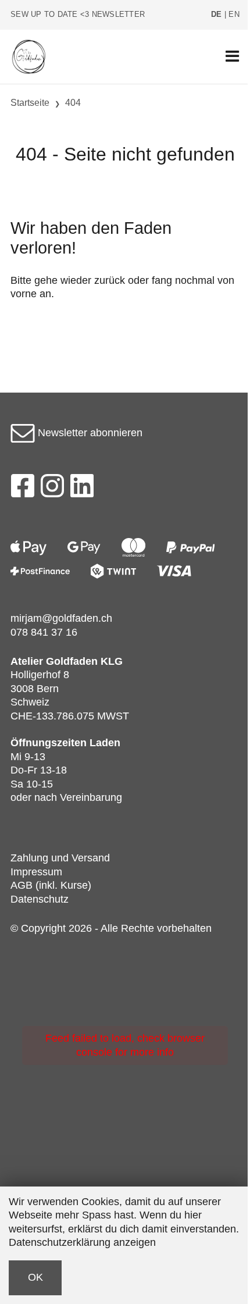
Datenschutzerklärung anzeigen (82, 1242)
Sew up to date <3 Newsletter (77, 14)
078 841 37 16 (43, 632)
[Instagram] (52, 489)
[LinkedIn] (82, 489)
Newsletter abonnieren (88, 433)
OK (35, 1277)
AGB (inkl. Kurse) (50, 885)
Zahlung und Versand (60, 858)
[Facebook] (22, 489)
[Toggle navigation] (232, 56)
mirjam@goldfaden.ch (61, 618)
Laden (105, 743)
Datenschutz (39, 899)
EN (234, 14)
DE (216, 14)
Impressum (36, 872)
